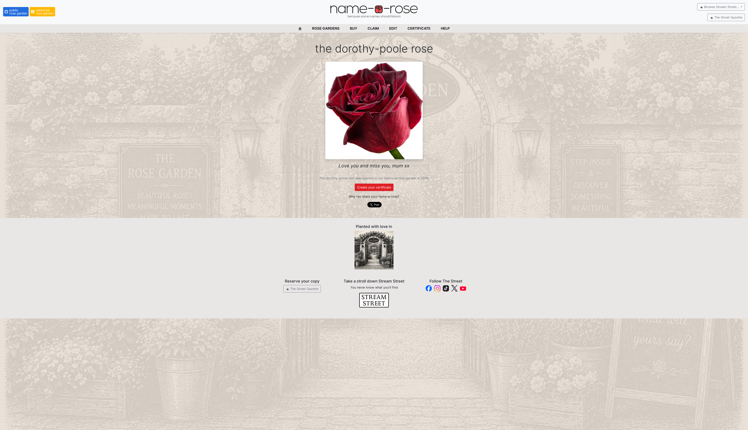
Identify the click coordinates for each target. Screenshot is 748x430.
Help (445, 28)
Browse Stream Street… (721, 7)
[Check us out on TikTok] (446, 288)
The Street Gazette (727, 17)
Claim (373, 28)
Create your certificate (374, 187)
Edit (393, 28)
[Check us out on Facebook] (429, 288)
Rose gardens (326, 28)
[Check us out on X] (454, 288)
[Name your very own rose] (374, 249)
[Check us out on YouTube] (463, 288)
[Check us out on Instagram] (437, 288)
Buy (353, 28)
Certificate (419, 28)
